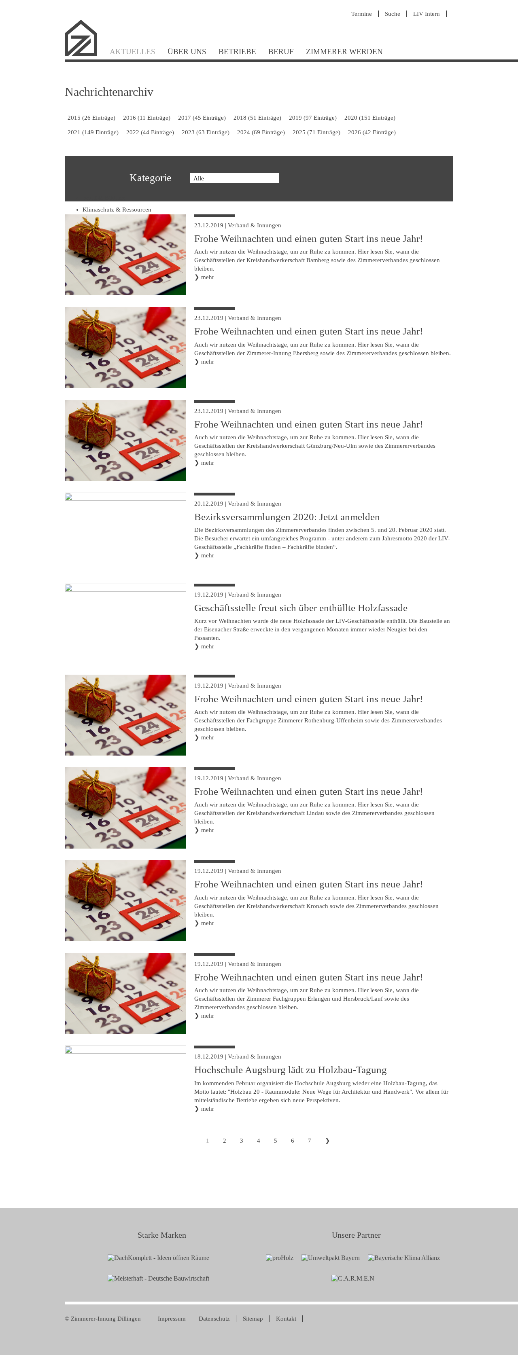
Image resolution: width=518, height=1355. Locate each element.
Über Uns (187, 51)
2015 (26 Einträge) (91, 117)
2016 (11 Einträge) (146, 117)
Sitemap (253, 1318)
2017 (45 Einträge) (202, 117)
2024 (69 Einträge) (261, 132)
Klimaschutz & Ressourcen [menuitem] (117, 209)
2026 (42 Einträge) (372, 132)
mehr (207, 277)
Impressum (172, 1318)
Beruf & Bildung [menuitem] (104, 198)
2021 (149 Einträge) (93, 132)
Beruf (281, 51)
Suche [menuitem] (392, 14)
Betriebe (237, 51)
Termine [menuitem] (361, 14)
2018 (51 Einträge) (257, 117)
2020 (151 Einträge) (369, 117)
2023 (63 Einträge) (205, 132)
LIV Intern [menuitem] (426, 14)
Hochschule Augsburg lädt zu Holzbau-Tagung (290, 1069)
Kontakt (286, 1318)
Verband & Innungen (254, 225)
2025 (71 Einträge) (316, 132)
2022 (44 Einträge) (150, 132)
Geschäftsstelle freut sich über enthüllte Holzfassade (301, 607)
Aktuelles (132, 51)
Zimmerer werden (344, 51)
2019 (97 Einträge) (313, 117)
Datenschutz (214, 1318)
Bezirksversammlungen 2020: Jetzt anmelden (287, 516)
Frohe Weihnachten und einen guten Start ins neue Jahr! (308, 238)
